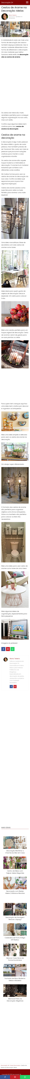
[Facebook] (3, 649)
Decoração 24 (7, 2)
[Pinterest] (8, 649)
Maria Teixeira (12, 15)
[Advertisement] (13, 85)
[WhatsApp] (12, 649)
